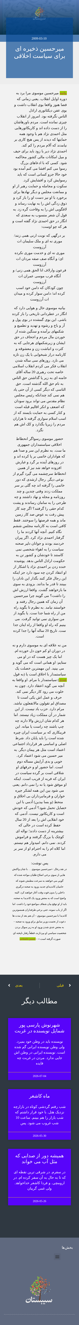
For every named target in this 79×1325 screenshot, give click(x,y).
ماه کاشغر (39, 1096)
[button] (57, 1256)
